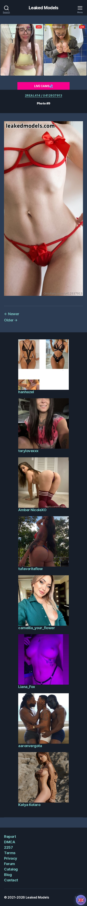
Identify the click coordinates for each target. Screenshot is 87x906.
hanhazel (26, 392)
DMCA (9, 842)
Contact (11, 880)
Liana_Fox (26, 687)
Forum (9, 864)
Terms (9, 853)
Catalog (11, 869)
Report (10, 836)
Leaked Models (43, 8)
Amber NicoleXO (32, 510)
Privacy (10, 858)
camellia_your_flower (36, 628)
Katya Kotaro (29, 805)
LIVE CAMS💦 (43, 86)
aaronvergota (30, 746)
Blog (8, 875)
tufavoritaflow (30, 569)
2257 (8, 847)
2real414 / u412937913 (43, 95)
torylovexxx (28, 451)
